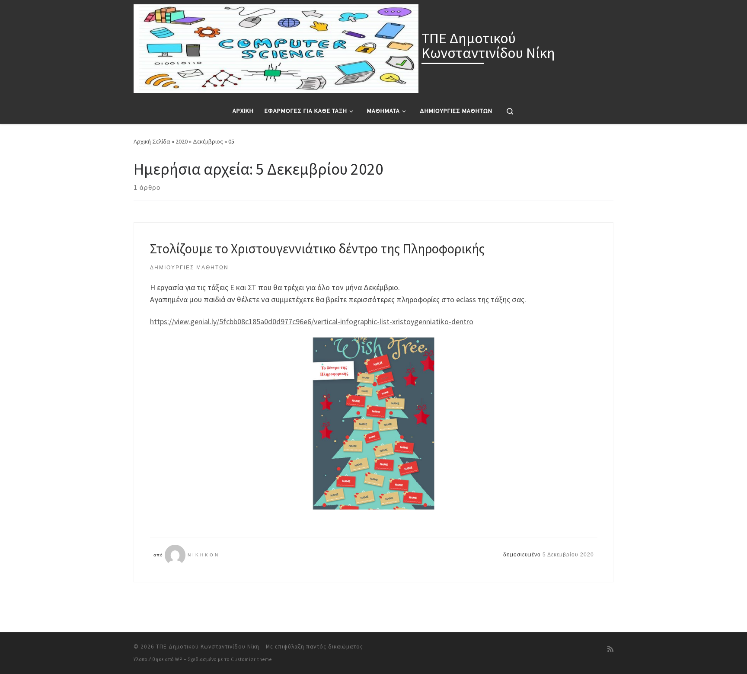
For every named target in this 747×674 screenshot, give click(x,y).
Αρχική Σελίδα (153, 141)
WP (178, 659)
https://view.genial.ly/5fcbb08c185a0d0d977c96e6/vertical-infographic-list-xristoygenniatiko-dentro (311, 321)
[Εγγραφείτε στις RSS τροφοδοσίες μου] (610, 649)
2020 (182, 141)
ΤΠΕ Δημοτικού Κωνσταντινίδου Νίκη (207, 646)
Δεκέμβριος (208, 141)
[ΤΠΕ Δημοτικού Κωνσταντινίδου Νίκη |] (276, 47)
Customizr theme (251, 659)
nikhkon (204, 555)
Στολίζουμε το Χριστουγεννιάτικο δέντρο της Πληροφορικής (317, 248)
